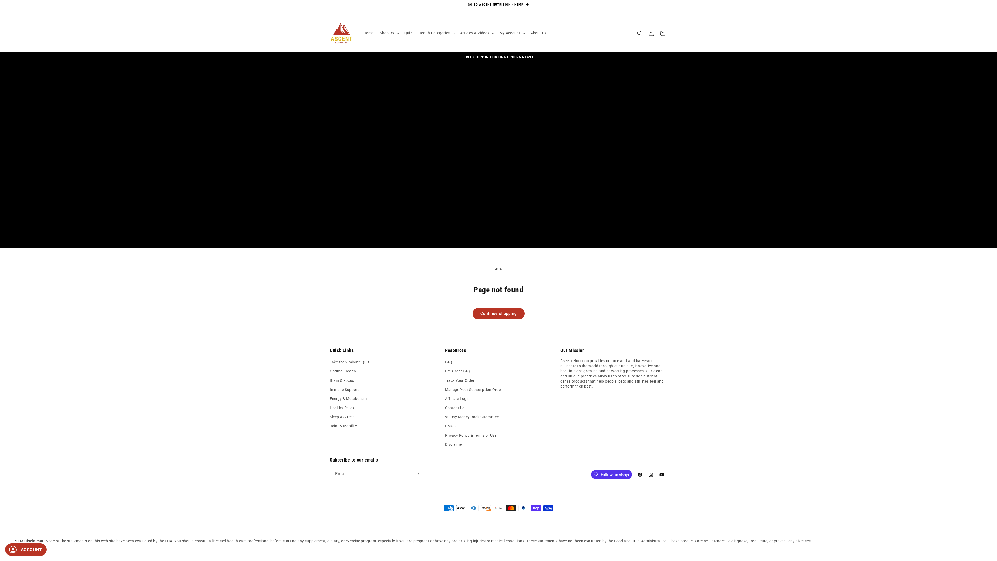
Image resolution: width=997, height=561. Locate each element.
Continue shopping (498, 313)
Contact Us (454, 408)
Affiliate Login (457, 399)
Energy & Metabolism (348, 399)
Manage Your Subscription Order (473, 390)
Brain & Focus (342, 380)
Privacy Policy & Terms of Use (470, 435)
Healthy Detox (342, 408)
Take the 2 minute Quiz (349, 362)
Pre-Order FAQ (457, 371)
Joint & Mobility (343, 426)
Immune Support (344, 390)
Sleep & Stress (342, 417)
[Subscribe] (417, 474)
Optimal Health (343, 371)
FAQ (448, 362)
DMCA (450, 426)
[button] (389, 33)
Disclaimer (454, 444)
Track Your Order (460, 380)
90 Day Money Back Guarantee (472, 417)
